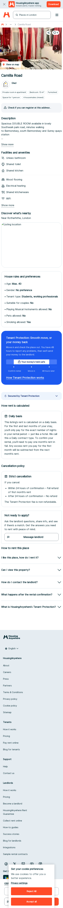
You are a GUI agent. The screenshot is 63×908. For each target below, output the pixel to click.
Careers (7, 672)
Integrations (9, 847)
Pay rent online (11, 742)
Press (6, 679)
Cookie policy (10, 705)
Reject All (31, 891)
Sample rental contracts (15, 854)
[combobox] (11, 648)
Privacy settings (19, 883)
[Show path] (11, 24)
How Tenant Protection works (25, 377)
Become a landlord (12, 803)
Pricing (6, 736)
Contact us (8, 773)
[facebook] (6, 864)
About (6, 665)
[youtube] (32, 864)
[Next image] (56, 48)
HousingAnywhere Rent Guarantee (15, 812)
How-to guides (10, 827)
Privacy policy (10, 699)
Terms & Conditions (13, 692)
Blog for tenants (11, 749)
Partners (7, 685)
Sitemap (7, 712)
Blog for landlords (12, 840)
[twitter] (15, 864)
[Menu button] (57, 15)
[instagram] (40, 864)
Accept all (31, 901)
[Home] (6, 15)
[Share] (48, 33)
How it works (9, 729)
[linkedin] (23, 864)
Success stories (11, 834)
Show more (7, 144)
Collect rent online (12, 820)
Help (5, 766)
